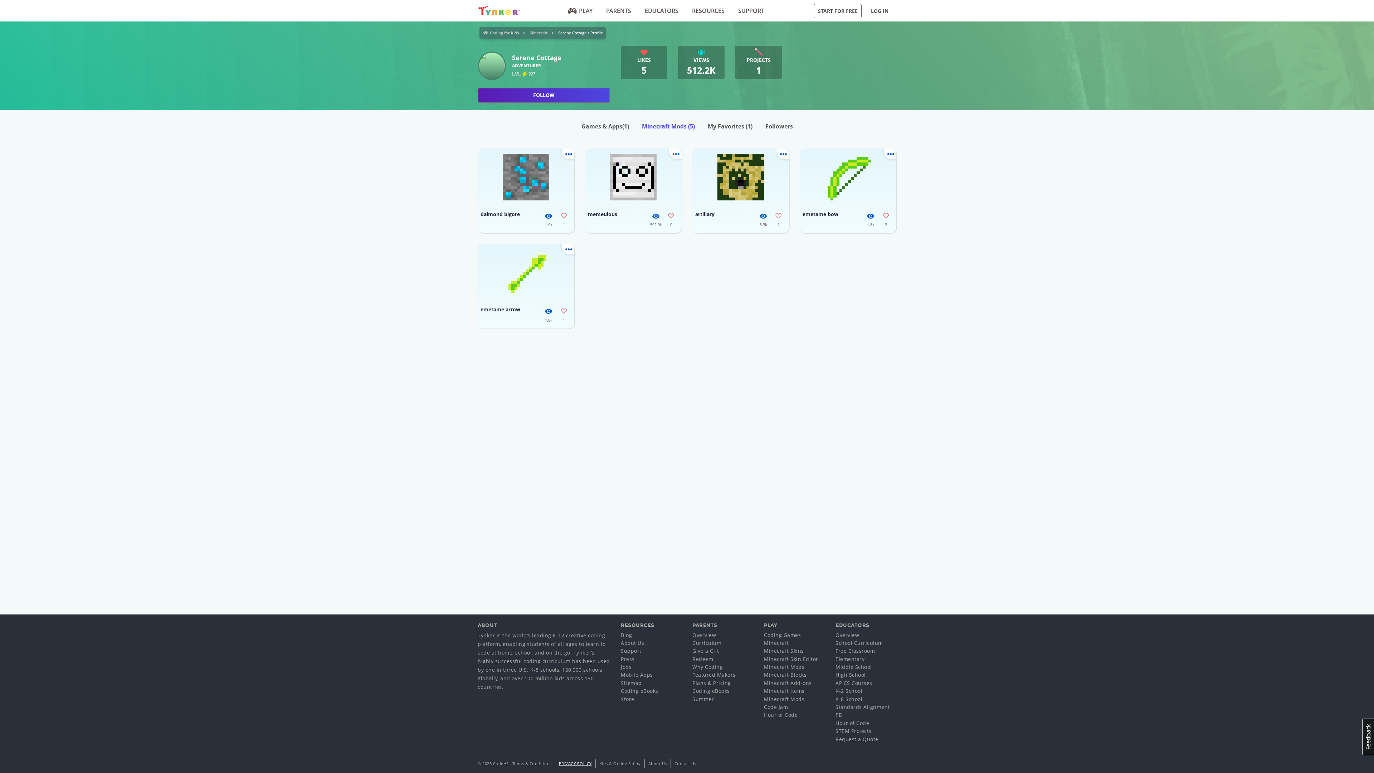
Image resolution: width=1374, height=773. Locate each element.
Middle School (853, 666)
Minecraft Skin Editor (791, 659)
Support (751, 11)
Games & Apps (605, 126)
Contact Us (685, 763)
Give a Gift (705, 650)
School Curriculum (859, 643)
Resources (708, 11)
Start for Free (838, 11)
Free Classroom (855, 650)
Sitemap (631, 683)
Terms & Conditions (532, 763)
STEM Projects (853, 731)
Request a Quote (856, 739)
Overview (704, 635)
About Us (632, 643)
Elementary (849, 659)
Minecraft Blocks (785, 674)
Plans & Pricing (711, 683)
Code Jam (776, 707)
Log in (879, 11)
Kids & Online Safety (620, 763)
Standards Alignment (862, 707)
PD (838, 714)
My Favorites (730, 126)
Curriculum (706, 643)
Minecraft (538, 32)
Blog (626, 635)
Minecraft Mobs (784, 666)
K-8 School (848, 699)
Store (627, 699)
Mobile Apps (637, 674)
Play (586, 11)
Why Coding (707, 666)
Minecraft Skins (784, 650)
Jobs (626, 666)
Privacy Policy (575, 763)
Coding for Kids (504, 32)
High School (850, 674)
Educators (661, 11)
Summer (703, 699)
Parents (618, 11)
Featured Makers (714, 674)
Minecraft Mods (668, 126)
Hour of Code (781, 714)
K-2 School (848, 690)
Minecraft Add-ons (788, 683)
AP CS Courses (853, 683)
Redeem (702, 659)
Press (628, 659)
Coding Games (782, 635)
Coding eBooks (639, 690)
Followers (779, 126)
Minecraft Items (784, 690)
